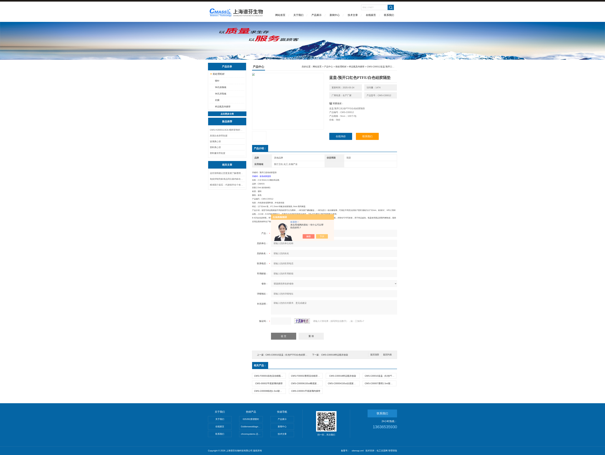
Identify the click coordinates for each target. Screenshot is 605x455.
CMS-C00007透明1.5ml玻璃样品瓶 (380, 383)
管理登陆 (392, 450)
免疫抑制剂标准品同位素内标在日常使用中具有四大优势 (227, 179)
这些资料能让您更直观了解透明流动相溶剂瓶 (227, 173)
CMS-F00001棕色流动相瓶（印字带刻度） (270, 376)
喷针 (217, 80)
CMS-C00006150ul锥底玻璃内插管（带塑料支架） (307, 383)
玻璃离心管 (215, 141)
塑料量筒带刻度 (217, 153)
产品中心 (328, 66)
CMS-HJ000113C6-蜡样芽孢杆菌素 (227, 130)
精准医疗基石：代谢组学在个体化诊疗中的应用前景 (227, 185)
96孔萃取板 (220, 93)
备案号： (345, 450)
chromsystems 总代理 (252, 434)
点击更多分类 (227, 114)
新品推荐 (227, 121)
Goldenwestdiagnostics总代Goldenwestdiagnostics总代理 (252, 426)
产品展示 (316, 15)
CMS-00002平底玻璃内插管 (269, 383)
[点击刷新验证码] (302, 321)
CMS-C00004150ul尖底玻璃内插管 (343, 383)
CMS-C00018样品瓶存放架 (334, 354)
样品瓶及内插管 (222, 106)
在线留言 (371, 15)
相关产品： (260, 365)
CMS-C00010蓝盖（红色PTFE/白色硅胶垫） (287, 354)
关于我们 (298, 15)
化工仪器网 (382, 450)
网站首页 (280, 15)
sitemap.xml (358, 450)
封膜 (217, 100)
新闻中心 (335, 15)
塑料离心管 (215, 147)
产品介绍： (260, 148)
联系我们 (389, 15)
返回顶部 (374, 354)
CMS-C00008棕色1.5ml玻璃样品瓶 (270, 391)
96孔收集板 (220, 87)
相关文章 (227, 164)
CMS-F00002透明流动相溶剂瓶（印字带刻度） (307, 376)
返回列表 (387, 354)
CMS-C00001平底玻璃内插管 (305, 391)
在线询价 (341, 136)
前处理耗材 (219, 74)
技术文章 (353, 15)
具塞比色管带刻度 (219, 135)
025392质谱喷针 (251, 419)
